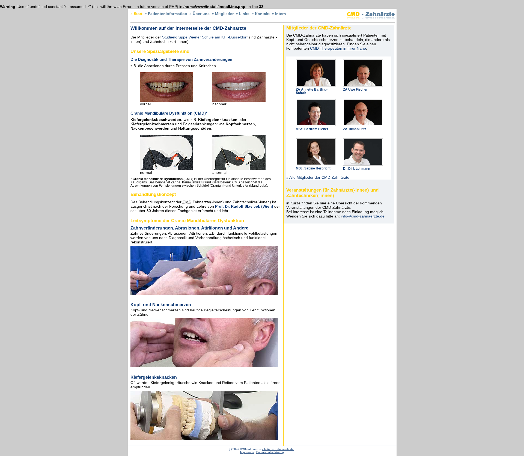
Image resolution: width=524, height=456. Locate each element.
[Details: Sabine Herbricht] (316, 140)
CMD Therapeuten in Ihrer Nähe (338, 48)
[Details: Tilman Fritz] (363, 100)
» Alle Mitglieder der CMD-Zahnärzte (317, 177)
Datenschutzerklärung (270, 452)
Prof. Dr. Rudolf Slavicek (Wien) (244, 206)
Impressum (247, 452)
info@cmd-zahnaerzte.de (363, 216)
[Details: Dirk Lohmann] (363, 140)
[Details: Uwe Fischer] (363, 60)
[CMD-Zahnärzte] (370, 19)
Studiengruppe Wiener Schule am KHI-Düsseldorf (205, 37)
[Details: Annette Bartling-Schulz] (316, 60)
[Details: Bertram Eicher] (316, 100)
